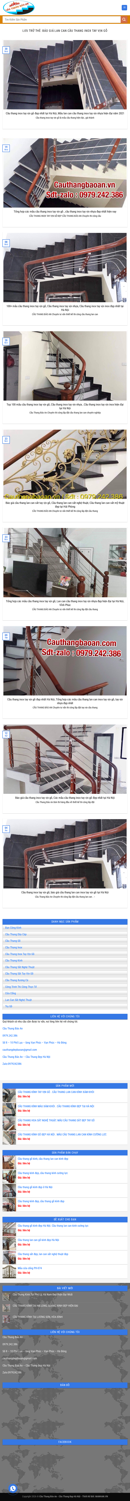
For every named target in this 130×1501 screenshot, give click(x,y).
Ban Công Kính (13, 927)
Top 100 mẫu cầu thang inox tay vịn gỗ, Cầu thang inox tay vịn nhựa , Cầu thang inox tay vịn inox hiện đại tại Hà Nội (65, 406)
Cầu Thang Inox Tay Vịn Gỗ (19, 954)
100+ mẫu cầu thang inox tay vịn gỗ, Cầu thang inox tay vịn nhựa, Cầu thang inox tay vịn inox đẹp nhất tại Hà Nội (65, 308)
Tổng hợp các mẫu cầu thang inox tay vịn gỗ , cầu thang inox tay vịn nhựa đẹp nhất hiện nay (65, 211)
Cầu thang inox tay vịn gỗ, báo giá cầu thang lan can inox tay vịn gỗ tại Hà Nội (65, 892)
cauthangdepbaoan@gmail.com (20, 1049)
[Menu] (124, 8)
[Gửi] (124, 19)
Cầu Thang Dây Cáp (16, 934)
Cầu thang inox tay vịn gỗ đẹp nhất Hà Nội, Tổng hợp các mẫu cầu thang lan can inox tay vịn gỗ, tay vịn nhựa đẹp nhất (65, 701)
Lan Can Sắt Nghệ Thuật (18, 1000)
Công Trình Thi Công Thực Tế (21, 986)
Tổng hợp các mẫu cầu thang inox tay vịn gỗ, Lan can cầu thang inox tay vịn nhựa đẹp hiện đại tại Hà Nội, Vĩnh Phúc (65, 603)
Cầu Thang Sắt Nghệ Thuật (20, 967)
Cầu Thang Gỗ (12, 940)
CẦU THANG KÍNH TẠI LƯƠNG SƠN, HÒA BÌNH (38, 1317)
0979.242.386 (10, 1035)
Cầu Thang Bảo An (13, 1028)
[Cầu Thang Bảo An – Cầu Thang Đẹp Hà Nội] (24, 7)
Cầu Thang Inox (13, 947)
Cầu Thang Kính (14, 960)
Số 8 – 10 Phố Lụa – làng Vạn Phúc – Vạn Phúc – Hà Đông (35, 1042)
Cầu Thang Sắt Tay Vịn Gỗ (19, 973)
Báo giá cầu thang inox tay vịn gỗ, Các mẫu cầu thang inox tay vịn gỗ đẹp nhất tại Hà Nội (65, 797)
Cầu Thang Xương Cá (16, 980)
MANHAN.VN (101, 1496)
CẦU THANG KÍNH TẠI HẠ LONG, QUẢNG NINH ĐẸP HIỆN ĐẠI (45, 1305)
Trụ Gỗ (8, 1006)
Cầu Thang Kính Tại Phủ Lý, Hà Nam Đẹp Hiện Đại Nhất (43, 1294)
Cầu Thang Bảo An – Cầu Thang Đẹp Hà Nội (26, 1056)
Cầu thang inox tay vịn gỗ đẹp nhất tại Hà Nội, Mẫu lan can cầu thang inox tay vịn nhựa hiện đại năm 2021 (65, 113)
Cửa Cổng (10, 993)
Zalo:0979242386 (12, 1063)
